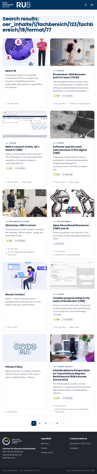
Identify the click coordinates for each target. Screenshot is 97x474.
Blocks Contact (15, 294)
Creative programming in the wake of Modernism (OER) (71, 299)
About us (45, 443)
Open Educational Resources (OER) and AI (71, 227)
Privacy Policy (14, 367)
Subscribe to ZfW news (80, 443)
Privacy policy (47, 452)
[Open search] (85, 4)
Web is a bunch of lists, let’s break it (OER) (22, 148)
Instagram (74, 448)
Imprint (44, 448)
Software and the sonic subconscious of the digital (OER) (70, 150)
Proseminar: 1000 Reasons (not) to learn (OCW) (69, 76)
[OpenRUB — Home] (16, 4)
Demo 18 (10, 71)
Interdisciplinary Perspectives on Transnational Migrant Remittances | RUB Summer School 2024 (71, 375)
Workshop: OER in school (20, 225)
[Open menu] (91, 4)
